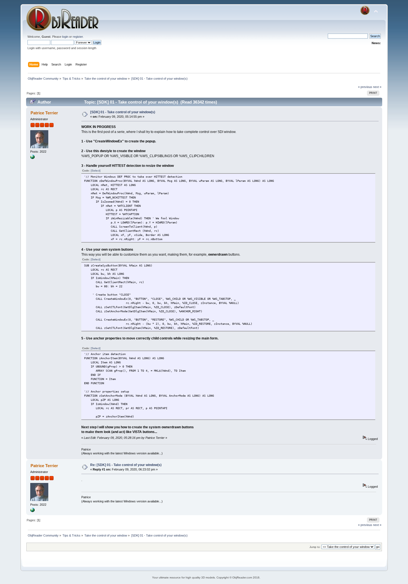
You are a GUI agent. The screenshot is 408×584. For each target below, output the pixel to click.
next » (377, 87)
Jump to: (315, 546)
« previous (365, 87)
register (78, 36)
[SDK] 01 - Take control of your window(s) (122, 112)
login (65, 36)
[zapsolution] (32, 158)
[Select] (95, 170)
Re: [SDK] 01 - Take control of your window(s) (126, 465)
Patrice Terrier (44, 112)
